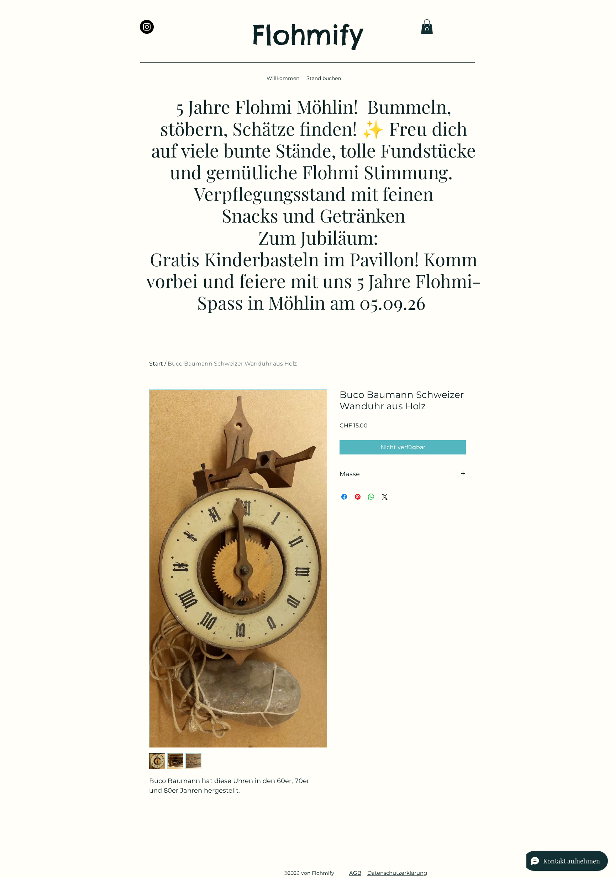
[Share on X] (384, 497)
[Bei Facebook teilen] (344, 497)
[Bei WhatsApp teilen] (371, 497)
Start (156, 363)
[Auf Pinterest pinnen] (357, 497)
